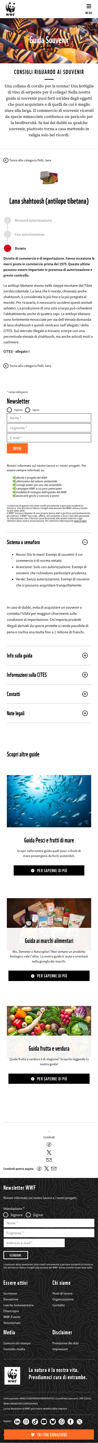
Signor (35, 410)
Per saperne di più (52, 870)
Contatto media (14, 1349)
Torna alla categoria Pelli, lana (30, 160)
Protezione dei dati (65, 1343)
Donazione (10, 1299)
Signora (18, 410)
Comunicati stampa (17, 1343)
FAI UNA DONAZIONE (52, 1434)
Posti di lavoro (62, 1293)
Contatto (58, 1305)
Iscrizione (10, 1293)
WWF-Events (11, 1317)
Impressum (60, 1349)
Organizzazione (63, 1299)
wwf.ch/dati (80, 520)
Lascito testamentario (18, 1305)
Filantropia (11, 1311)
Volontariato (12, 1323)
